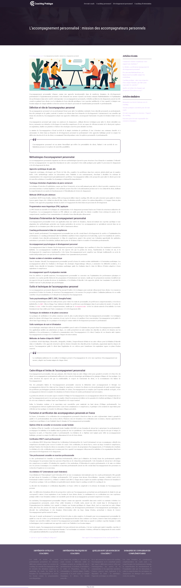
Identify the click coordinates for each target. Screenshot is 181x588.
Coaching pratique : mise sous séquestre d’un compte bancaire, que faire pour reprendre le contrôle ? (135, 82)
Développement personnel (123, 4)
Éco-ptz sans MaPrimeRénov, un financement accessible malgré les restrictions (134, 74)
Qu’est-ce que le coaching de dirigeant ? (44, 537)
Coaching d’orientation (142, 4)
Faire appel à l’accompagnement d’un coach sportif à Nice (100, 537)
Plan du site (90, 587)
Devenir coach (89, 4)
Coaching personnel (103, 4)
